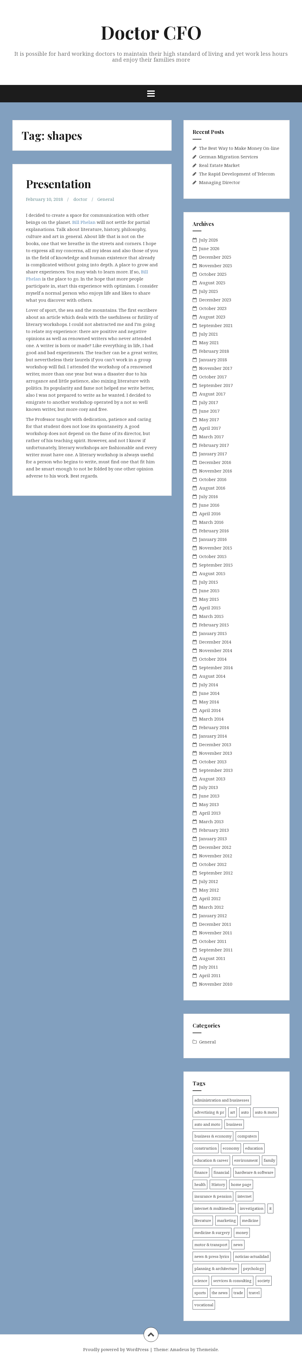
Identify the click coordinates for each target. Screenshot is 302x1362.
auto (245, 1112)
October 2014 (212, 659)
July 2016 (208, 496)
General (105, 199)
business (234, 1124)
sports (200, 1292)
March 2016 (211, 522)
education (254, 1148)
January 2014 (213, 736)
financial (221, 1172)
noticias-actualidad (252, 1256)
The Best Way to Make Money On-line (239, 148)
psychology (253, 1268)
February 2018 (214, 351)
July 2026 (208, 240)
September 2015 (216, 565)
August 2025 (212, 282)
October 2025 (212, 274)
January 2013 (213, 838)
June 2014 (209, 693)
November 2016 (215, 471)
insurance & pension (213, 1196)
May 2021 (209, 342)
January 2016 (213, 539)
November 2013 (215, 753)
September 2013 (216, 770)
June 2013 (209, 796)
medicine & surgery (212, 1232)
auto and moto (207, 1124)
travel (254, 1292)
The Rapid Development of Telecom (237, 174)
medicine (250, 1220)
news (238, 1244)
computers (247, 1136)
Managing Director (219, 182)
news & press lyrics (211, 1256)
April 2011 (210, 975)
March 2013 (211, 821)
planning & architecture (215, 1268)
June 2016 (209, 505)
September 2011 (216, 950)
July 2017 (208, 402)
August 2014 (212, 676)
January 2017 (213, 454)
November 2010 (215, 984)
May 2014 (209, 702)
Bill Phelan (84, 222)
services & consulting (232, 1280)
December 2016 (215, 462)
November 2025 (215, 265)
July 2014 (208, 684)
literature (202, 1220)
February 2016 (214, 531)
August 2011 (212, 958)
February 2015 (214, 625)
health (200, 1184)
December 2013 (215, 744)
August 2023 (212, 317)
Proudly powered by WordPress (116, 1349)
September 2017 (216, 385)
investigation (251, 1208)
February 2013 (214, 830)
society (263, 1280)
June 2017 (209, 411)
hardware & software (254, 1172)
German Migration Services (228, 157)
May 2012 (209, 890)
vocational (203, 1304)
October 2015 (212, 556)
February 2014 (214, 727)
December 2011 (215, 924)
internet (244, 1196)
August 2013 (212, 779)
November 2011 (215, 933)
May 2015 (209, 599)
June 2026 (209, 248)
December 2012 (215, 847)
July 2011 (208, 967)
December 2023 (215, 300)
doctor (80, 199)
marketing (226, 1220)
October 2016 (212, 479)
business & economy (213, 1136)
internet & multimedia (214, 1208)
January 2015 (213, 633)
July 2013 (208, 787)
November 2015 (215, 548)
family (269, 1160)
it (270, 1208)
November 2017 (215, 368)
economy (231, 1148)
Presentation (58, 183)
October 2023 (212, 308)
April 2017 (210, 428)
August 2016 (212, 488)
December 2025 (215, 257)
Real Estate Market (219, 165)
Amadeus (179, 1349)
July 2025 (208, 291)
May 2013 (209, 804)
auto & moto (266, 1112)
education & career (211, 1160)
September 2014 (216, 667)
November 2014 (215, 650)
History (218, 1184)
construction (205, 1148)
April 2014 (210, 710)
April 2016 (210, 513)
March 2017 (211, 436)
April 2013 (210, 813)
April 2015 (210, 608)
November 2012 (215, 856)
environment (246, 1160)
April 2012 (210, 898)
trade (238, 1292)
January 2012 (213, 915)
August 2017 (212, 394)
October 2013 (212, 761)
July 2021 (208, 334)
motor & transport (210, 1244)
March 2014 (211, 719)
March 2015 (211, 616)
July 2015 (208, 582)
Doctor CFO (151, 32)
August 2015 (212, 573)
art (232, 1112)
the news (220, 1292)
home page (241, 1184)
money (242, 1232)
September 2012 (216, 873)
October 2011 (212, 941)
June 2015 (209, 590)
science (200, 1280)
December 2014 (215, 642)
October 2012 (212, 864)
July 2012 (208, 881)
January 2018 (213, 359)
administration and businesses (221, 1100)
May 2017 (209, 419)
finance (201, 1172)
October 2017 (212, 377)
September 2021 (216, 325)
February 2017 (214, 445)
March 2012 (211, 907)
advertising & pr (209, 1112)
